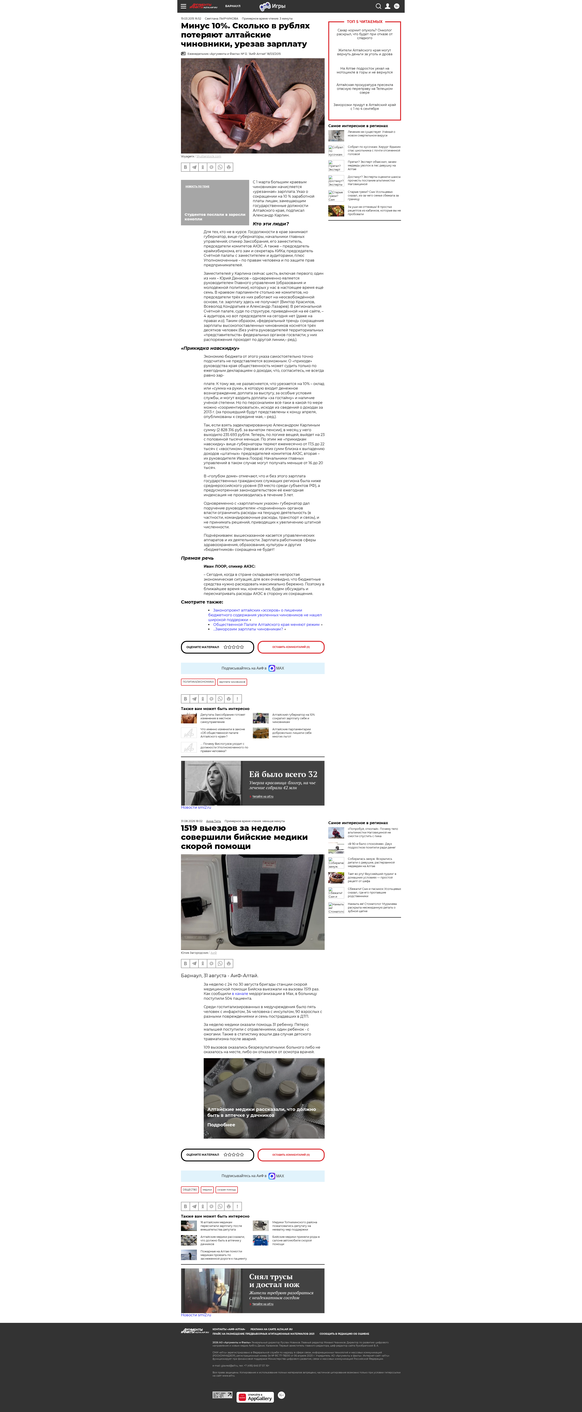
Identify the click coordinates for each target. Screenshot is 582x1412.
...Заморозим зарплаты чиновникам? (248, 629)
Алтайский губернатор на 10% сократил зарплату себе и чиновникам (293, 718)
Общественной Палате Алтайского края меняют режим (266, 624)
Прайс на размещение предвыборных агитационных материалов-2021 (263, 1333)
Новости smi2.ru (196, 807)
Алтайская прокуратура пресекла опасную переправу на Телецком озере (364, 89)
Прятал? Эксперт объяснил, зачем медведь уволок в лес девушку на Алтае (372, 165)
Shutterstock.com (208, 156)
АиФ (214, 952)
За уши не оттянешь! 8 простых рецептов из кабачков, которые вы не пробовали (374, 210)
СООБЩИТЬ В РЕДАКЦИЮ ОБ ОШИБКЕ (344, 1333)
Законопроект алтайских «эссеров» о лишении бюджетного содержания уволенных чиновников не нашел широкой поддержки (265, 615)
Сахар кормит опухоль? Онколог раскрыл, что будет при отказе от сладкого (365, 34)
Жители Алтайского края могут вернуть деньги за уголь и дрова (364, 52)
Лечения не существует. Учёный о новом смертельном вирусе (371, 133)
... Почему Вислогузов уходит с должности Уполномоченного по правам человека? (224, 747)
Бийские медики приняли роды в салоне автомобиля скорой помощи (296, 1240)
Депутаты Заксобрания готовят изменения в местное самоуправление (223, 718)
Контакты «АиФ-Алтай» (229, 1329)
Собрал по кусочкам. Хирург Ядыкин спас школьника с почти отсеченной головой (374, 150)
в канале (240, 994)
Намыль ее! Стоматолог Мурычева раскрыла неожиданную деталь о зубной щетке (372, 907)
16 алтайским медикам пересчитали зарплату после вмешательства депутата (221, 1226)
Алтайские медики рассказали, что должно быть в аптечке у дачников (261, 1112)
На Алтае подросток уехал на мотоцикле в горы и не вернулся (365, 70)
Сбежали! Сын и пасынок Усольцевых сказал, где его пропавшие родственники (374, 892)
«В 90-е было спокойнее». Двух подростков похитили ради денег (372, 845)
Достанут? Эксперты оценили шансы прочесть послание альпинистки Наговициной (374, 180)
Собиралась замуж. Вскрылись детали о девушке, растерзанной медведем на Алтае (371, 862)
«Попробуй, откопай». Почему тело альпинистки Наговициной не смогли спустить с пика (373, 832)
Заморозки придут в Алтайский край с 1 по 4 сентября (365, 107)
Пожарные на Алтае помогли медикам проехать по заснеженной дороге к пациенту (224, 1255)
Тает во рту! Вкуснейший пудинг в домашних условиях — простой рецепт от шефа (372, 877)
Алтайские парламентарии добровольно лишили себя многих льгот (291, 732)
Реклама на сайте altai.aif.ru (272, 1329)
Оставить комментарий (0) (291, 647)
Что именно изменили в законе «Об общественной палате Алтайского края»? (223, 732)
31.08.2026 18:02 (192, 821)
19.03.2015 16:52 (191, 18)
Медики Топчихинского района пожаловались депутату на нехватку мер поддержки (294, 1226)
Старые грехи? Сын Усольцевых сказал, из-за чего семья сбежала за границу (373, 195)
